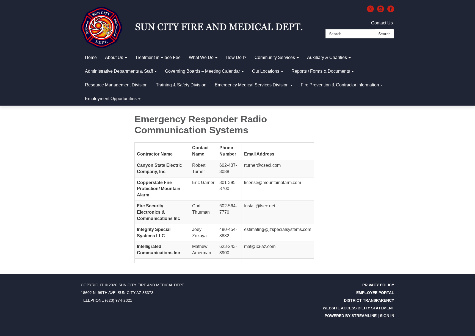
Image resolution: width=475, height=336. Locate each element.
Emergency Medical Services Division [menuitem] (252, 85)
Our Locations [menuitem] (265, 71)
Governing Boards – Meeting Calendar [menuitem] (202, 71)
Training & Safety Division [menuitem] (181, 85)
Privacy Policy (378, 285)
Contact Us (382, 23)
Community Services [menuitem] (275, 57)
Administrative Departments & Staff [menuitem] (119, 71)
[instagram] (380, 11)
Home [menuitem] (91, 57)
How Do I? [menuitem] (236, 57)
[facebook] (390, 11)
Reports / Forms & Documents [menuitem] (320, 71)
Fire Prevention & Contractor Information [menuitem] (340, 85)
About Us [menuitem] (114, 57)
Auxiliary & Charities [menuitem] (327, 57)
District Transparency (369, 300)
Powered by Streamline (351, 316)
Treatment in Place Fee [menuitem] (158, 57)
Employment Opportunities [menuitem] (111, 98)
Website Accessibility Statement (358, 308)
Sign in (387, 316)
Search (384, 34)
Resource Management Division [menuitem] (116, 85)
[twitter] (370, 11)
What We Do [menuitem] (201, 57)
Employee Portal (375, 292)
